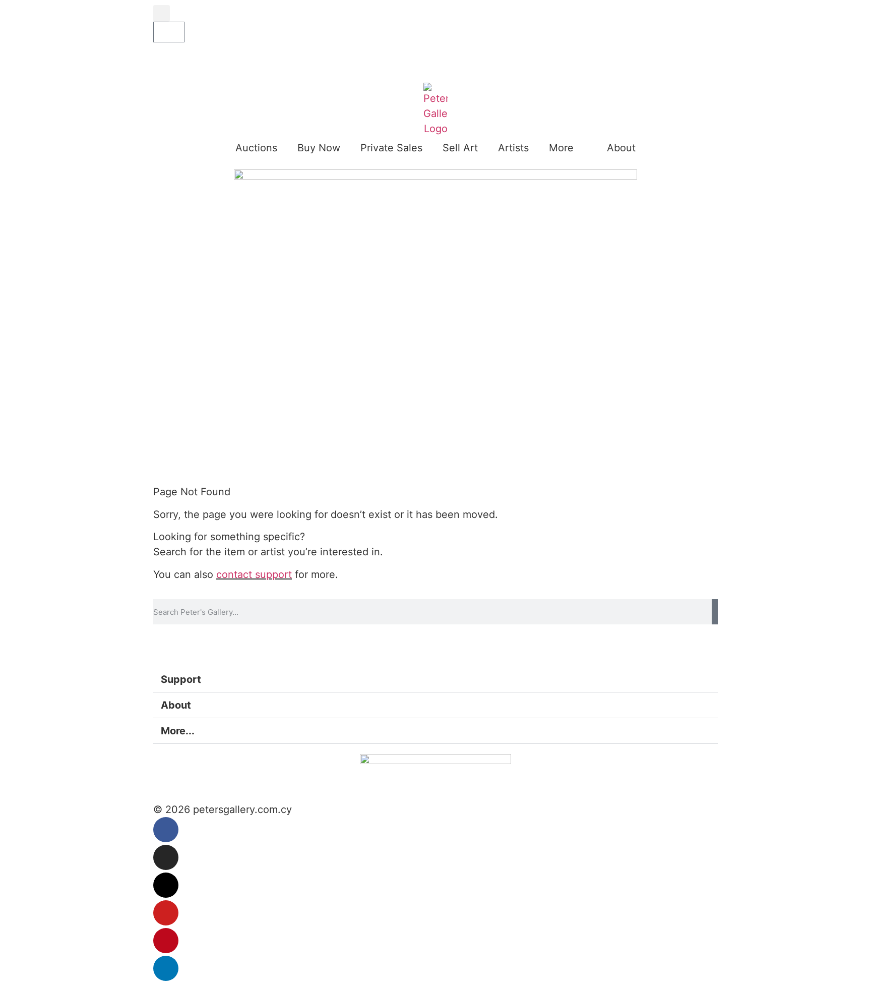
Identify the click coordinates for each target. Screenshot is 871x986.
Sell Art (460, 148)
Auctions (256, 148)
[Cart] (168, 32)
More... (178, 731)
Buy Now (318, 148)
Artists (513, 148)
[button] (161, 13)
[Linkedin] (165, 968)
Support (181, 679)
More (561, 148)
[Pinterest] (165, 940)
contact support (254, 574)
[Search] (715, 611)
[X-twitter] (165, 885)
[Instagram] (165, 857)
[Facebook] (165, 829)
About (621, 148)
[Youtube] (165, 912)
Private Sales (391, 148)
